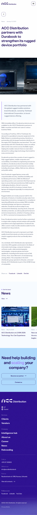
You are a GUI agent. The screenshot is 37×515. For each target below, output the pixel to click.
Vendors (5, 423)
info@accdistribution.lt (8, 469)
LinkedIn (19, 273)
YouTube (19, 494)
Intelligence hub (9, 433)
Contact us (18, 382)
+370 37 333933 (6, 462)
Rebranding (7, 449)
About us (5, 437)
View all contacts (6, 481)
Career (4, 441)
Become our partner (17, 376)
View (3, 298)
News (4, 445)
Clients (5, 418)
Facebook (12, 273)
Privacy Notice (5, 507)
